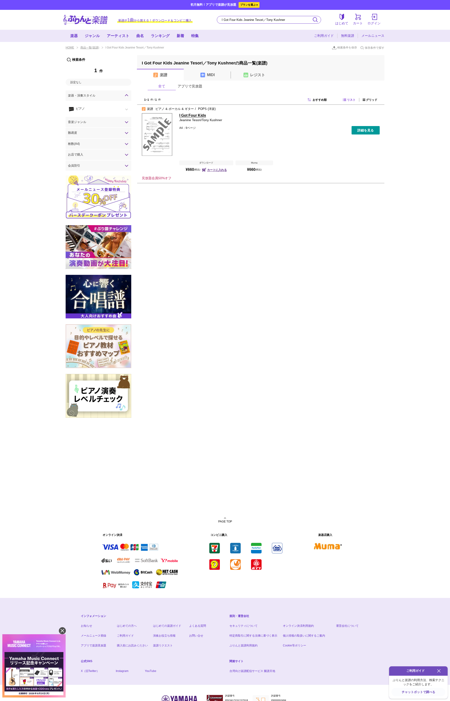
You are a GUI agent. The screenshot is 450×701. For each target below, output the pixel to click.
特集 (195, 36)
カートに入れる (217, 170)
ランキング (160, 36)
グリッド (371, 99)
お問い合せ (196, 635)
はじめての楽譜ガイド (167, 625)
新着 (180, 36)
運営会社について (347, 625)
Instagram (122, 671)
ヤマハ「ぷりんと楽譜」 (85, 20)
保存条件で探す (374, 47)
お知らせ (86, 625)
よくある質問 (197, 625)
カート (358, 23)
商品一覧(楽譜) (89, 47)
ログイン (374, 23)
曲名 (140, 36)
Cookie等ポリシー (294, 645)
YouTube (150, 671)
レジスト (257, 75)
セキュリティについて (243, 625)
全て (161, 86)
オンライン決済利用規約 (298, 625)
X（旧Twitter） (90, 671)
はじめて (341, 23)
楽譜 (163, 75)
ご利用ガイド (324, 35)
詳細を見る (365, 130)
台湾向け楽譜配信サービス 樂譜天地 (252, 671)
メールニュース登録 (93, 635)
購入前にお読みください (132, 645)
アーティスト (118, 36)
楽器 (74, 36)
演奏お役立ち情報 (164, 635)
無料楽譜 (347, 35)
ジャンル (92, 36)
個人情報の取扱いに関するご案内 (304, 635)
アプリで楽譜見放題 (93, 645)
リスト (351, 99)
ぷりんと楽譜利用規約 (243, 645)
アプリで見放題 (190, 86)
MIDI (211, 75)
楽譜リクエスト (163, 645)
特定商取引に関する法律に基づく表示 (253, 635)
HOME (70, 47)
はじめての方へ (127, 625)
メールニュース (372, 35)
